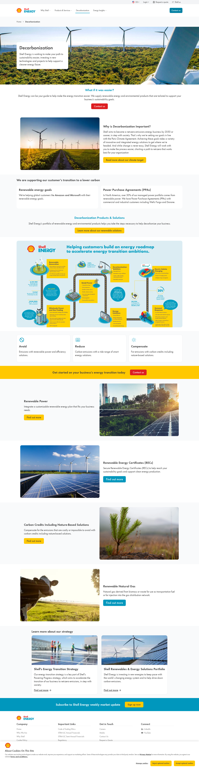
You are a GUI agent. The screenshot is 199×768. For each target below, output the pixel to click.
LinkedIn (147, 729)
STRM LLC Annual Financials (69, 733)
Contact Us (104, 736)
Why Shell (21, 736)
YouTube (147, 733)
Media (102, 733)
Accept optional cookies (184, 763)
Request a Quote (106, 740)
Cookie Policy (22, 740)
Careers (102, 729)
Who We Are (22, 733)
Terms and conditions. (19, 757)
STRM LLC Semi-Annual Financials (71, 736)
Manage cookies (142, 763)
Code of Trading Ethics (66, 729)
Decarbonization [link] (32, 21)
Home (19, 21)
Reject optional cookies (160, 763)
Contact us (176, 10)
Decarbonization (82, 10)
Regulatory (62, 740)
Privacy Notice (145, 754)
